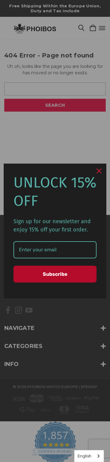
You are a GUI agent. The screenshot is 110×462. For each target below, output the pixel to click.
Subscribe (55, 274)
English (84, 455)
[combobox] (89, 456)
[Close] (99, 171)
